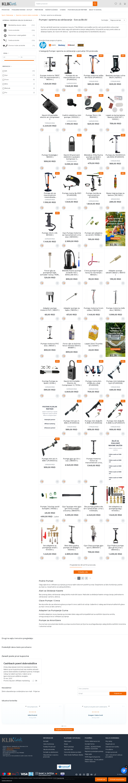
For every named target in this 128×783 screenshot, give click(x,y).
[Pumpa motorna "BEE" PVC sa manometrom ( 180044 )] (50, 64)
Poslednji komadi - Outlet (22, 10)
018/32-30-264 (10, 748)
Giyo (6, 75)
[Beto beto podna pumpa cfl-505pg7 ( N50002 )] (72, 534)
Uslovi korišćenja (48, 744)
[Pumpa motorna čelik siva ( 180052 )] (115, 297)
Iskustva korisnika (49, 749)
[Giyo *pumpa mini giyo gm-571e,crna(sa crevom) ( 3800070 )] (72, 495)
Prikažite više (83, 572)
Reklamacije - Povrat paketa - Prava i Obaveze (94, 760)
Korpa (66, 744)
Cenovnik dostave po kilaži (72, 752)
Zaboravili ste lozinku (112, 747)
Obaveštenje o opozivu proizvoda (50, 756)
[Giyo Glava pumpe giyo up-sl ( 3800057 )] (93, 534)
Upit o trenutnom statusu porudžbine (114, 756)
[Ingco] (80, 47)
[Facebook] (76, 774)
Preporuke (39, 10)
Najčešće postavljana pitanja (94, 751)
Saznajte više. (60, 778)
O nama (62, 10)
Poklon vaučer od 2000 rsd (115, 461)
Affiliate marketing (49, 424)
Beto (6, 84)
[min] (10, 57)
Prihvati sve (101, 779)
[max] (28, 57)
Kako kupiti (67, 741)
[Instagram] (80, 774)
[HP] (42, 47)
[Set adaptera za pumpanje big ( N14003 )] (115, 495)
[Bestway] (61, 45)
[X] (88, 774)
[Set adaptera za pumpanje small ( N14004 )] (50, 534)
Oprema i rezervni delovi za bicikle (27, 15)
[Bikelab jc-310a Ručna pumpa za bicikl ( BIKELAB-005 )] (93, 144)
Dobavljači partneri (49, 419)
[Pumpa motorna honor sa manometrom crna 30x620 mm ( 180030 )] (93, 447)
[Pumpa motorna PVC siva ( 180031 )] (50, 332)
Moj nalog (109, 741)
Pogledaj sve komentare (64, 729)
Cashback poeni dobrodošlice (20, 663)
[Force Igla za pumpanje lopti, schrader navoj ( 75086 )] (50, 259)
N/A (6, 71)
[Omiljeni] (116, 4)
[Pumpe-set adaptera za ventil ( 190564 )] (93, 222)
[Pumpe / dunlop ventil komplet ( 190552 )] (50, 495)
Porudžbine (109, 749)
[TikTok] (95, 774)
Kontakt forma (89, 744)
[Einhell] (71, 46)
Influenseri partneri (49, 428)
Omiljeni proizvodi (111, 752)
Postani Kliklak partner (77, 10)
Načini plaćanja (51, 10)
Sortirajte (104, 20)
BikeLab (7, 88)
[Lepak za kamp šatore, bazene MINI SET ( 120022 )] (115, 104)
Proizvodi (5, 10)
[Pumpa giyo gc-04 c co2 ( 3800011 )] (72, 447)
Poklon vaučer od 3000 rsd (115, 467)
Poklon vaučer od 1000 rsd (115, 455)
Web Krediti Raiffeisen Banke (73, 755)
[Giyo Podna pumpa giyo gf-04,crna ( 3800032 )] (115, 534)
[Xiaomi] (52, 46)
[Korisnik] (120, 4)
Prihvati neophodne (117, 779)
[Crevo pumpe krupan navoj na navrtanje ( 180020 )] (93, 259)
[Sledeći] (90, 578)
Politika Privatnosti (49, 747)
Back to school (95, 10)
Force (7, 79)
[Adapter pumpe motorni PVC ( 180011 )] (50, 297)
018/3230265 (17, 748)
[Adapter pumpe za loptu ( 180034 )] (72, 297)
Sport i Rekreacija (7, 15)
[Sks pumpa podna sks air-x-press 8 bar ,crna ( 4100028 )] (93, 495)
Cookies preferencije (7, 780)
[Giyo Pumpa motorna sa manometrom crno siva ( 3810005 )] (72, 222)
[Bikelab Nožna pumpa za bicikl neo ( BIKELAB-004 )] (72, 259)
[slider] (3, 60)
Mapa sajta (88, 754)
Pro (6, 92)
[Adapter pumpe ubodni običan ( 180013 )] (115, 259)
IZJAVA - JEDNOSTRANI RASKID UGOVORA (93, 748)
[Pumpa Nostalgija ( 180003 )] (50, 144)
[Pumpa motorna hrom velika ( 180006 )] (93, 297)
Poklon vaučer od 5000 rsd (115, 472)
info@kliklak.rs (9, 749)
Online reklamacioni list (92, 741)
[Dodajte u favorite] (57, 90)
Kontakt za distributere (50, 752)
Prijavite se (118, 693)
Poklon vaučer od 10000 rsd (115, 478)
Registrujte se (110, 744)
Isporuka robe (68, 749)
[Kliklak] (9, 4)
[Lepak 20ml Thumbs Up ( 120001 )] (93, 332)
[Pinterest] (84, 774)
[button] (124, 771)
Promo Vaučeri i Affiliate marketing (17, 681)
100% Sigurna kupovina (92, 757)
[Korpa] (125, 4)
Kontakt (45, 741)
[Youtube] (91, 774)
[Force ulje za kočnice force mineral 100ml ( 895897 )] (72, 332)
